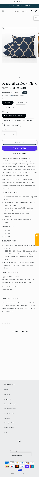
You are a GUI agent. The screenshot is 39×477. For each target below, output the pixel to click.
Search (6, 389)
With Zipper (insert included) (14, 115)
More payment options (19, 153)
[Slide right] (24, 77)
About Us (7, 394)
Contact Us (7, 399)
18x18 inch (20, 102)
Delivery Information (11, 404)
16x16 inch (7, 102)
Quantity (4, 130)
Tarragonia (17, 473)
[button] (2, 11)
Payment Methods (10, 408)
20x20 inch (7, 107)
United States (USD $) (18, 455)
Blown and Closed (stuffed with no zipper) (18, 120)
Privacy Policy (9, 423)
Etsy (5, 432)
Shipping (11, 95)
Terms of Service (9, 427)
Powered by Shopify (24, 473)
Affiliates (7, 418)
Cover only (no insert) (11, 125)
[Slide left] (15, 77)
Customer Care (9, 413)
